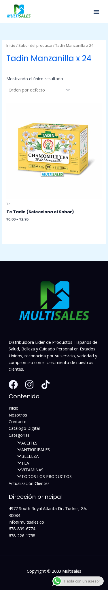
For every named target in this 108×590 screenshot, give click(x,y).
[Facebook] (13, 384)
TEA (25, 463)
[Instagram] (29, 384)
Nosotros (18, 415)
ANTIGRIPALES (35, 449)
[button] (96, 11)
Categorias (19, 435)
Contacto (17, 421)
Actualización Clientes (29, 483)
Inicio (10, 45)
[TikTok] (45, 384)
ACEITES (29, 443)
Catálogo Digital (24, 428)
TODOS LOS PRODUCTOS (46, 476)
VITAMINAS (32, 470)
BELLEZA (30, 456)
